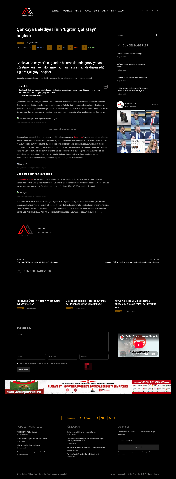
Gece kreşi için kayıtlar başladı (32, 95)
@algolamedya (131, 103)
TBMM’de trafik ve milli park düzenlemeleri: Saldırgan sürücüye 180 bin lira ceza (85, 439)
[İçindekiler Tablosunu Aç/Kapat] (104, 87)
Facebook (71, 418)
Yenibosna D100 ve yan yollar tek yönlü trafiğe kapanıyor (37, 262)
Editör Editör (41, 229)
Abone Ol (139, 447)
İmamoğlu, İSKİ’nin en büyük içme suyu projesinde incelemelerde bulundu (132, 262)
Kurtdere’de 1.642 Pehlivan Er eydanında (132, 77)
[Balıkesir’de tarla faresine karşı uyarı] (155, 54)
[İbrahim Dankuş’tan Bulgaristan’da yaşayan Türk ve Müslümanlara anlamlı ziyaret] (155, 90)
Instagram (87, 418)
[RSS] (97, 418)
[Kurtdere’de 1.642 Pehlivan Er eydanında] (155, 78)
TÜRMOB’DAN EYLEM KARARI (27, 432)
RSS (102, 418)
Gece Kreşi (78, 137)
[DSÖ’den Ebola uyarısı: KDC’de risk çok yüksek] (155, 66)
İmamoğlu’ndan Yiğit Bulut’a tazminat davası (32, 438)
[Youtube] (157, 11)
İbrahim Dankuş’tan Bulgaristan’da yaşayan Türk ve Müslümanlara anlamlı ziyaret (132, 89)
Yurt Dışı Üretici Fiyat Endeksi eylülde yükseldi (83, 454)
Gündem (20, 43)
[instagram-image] (124, 117)
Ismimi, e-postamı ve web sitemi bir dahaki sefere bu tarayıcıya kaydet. (43, 363)
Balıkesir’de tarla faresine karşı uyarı (130, 53)
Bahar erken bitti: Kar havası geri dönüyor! (81, 432)
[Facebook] (142, 11)
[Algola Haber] (30, 11)
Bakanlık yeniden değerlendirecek (28, 445)
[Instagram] (147, 11)
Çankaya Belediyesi (25, 179)
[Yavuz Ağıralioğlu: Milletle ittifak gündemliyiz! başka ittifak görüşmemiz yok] (137, 287)
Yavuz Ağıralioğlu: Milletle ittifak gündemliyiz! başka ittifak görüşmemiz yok (135, 304)
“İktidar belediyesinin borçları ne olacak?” (31, 452)
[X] (152, 11)
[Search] (156, 35)
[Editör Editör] (26, 231)
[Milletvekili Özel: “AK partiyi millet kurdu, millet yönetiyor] (39, 287)
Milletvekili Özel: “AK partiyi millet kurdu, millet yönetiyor (38, 302)
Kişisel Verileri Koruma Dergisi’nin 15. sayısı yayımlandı (86, 447)
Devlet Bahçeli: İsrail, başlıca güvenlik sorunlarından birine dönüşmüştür (86, 302)
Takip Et (155, 105)
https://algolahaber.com (44, 232)
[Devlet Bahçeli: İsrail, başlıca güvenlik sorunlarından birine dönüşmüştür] (88, 287)
